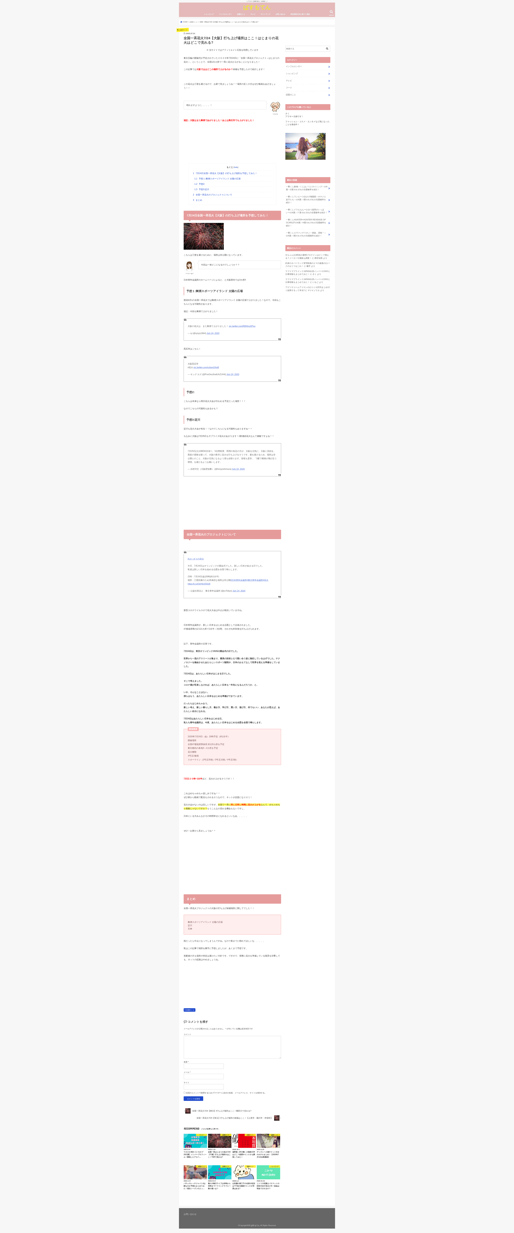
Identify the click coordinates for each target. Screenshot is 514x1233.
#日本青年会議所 (238, 580)
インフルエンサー (225, 14)
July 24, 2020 (213, 333)
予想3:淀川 (202, 189)
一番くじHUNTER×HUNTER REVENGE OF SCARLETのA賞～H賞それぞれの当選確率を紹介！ (306, 223)
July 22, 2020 (238, 469)
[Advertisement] (232, 144)
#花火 (265, 580)
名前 (186, 1062)
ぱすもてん (257, 7)
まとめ (197, 200)
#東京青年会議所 (255, 580)
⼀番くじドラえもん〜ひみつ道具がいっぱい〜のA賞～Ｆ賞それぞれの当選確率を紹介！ (306, 211)
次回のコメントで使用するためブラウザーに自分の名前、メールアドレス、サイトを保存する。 (226, 1093)
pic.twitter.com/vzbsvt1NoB (206, 367)
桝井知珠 (319, 258)
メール (187, 1072)
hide (236, 167)
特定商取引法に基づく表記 (300, 14)
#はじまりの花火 (196, 559)
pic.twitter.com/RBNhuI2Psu (242, 326)
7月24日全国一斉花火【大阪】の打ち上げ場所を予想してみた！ (225, 173)
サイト (186, 1082)
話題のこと (241, 14)
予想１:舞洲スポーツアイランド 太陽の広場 (217, 179)
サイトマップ (265, 14)
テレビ (253, 14)
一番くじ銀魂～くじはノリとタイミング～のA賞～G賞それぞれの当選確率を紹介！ (306, 188)
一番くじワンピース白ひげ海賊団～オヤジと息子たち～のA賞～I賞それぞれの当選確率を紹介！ (306, 200)
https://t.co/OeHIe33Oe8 (199, 584)
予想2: (199, 184)
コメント (187, 1034)
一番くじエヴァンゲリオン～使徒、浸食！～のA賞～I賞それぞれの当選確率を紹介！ (306, 234)
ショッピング (209, 14)
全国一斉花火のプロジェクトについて (212, 195)
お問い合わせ (280, 14)
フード (289, 88)
